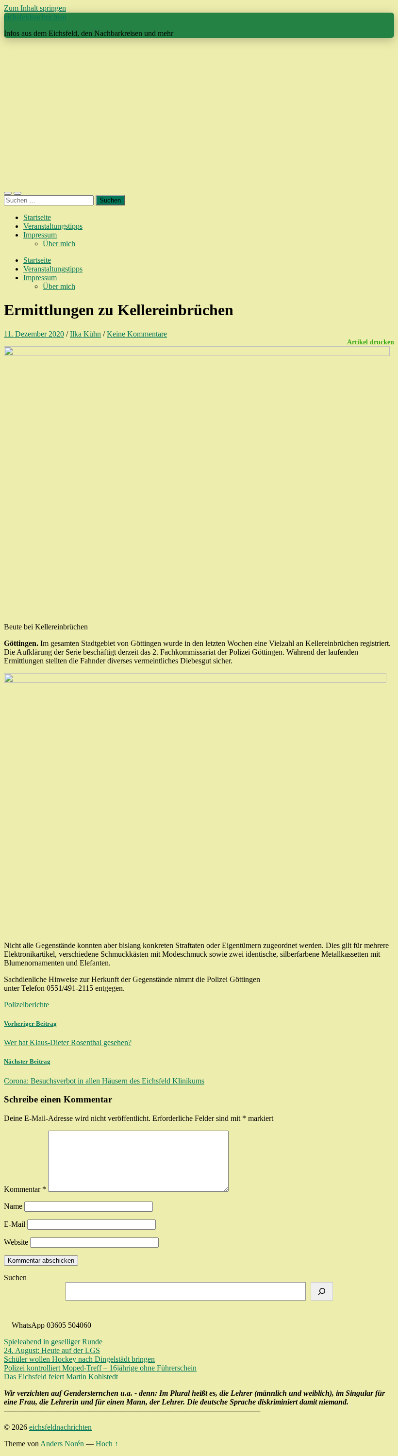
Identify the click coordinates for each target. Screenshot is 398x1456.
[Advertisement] (199, 114)
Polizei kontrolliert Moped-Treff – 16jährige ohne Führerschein (100, 1368)
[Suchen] (322, 1291)
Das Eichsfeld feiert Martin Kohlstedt (61, 1376)
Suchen (15, 1277)
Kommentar (25, 1189)
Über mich (59, 243)
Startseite (37, 217)
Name (13, 1206)
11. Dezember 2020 (34, 334)
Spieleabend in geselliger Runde (53, 1341)
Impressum (40, 235)
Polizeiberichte (26, 1004)
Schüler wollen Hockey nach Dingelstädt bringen (79, 1359)
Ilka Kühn (85, 334)
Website (16, 1242)
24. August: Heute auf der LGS (52, 1350)
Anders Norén (62, 1443)
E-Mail (14, 1224)
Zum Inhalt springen (35, 8)
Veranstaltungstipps (53, 226)
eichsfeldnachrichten (35, 17)
